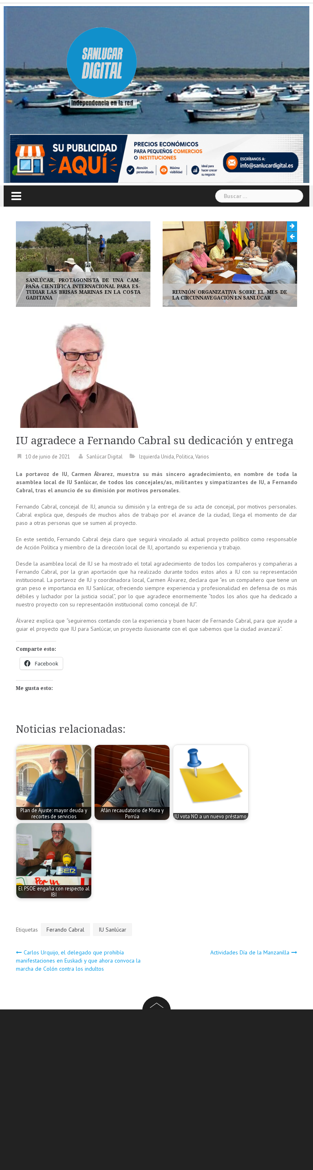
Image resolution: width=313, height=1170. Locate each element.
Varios (202, 456)
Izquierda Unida (156, 456)
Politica (184, 456)
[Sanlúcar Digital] (102, 63)
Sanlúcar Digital (104, 456)
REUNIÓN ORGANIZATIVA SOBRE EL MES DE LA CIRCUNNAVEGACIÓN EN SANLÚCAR (207, 295)
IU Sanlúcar (112, 929)
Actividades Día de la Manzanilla (249, 952)
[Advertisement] (164, 1091)
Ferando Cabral (65, 929)
